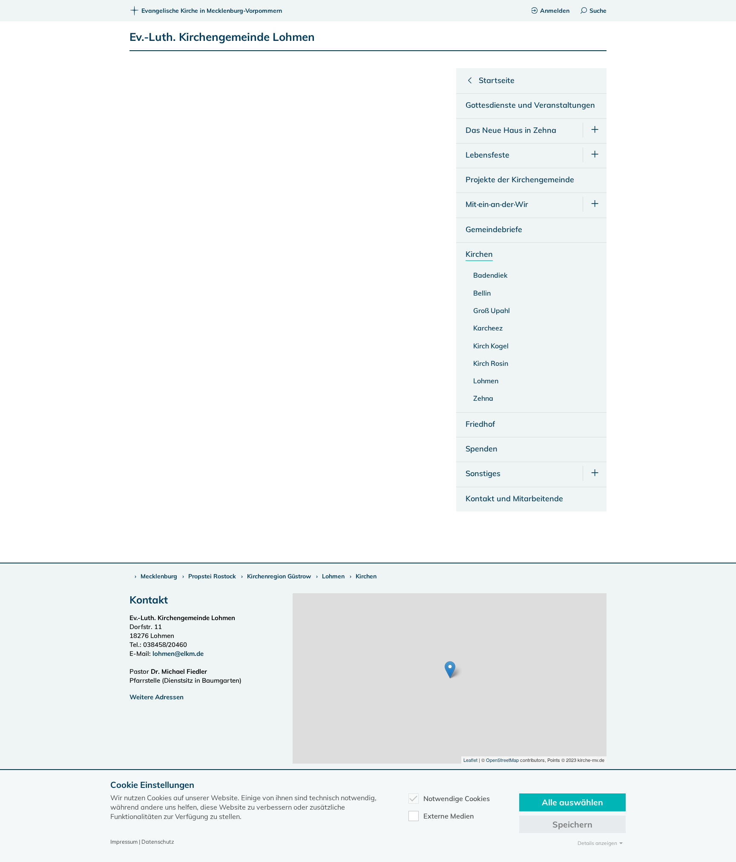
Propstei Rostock (212, 576)
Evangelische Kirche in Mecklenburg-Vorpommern (211, 10)
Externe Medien (448, 816)
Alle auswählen (572, 802)
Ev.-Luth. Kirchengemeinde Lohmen (222, 37)
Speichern (572, 824)
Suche (598, 10)
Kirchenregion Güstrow (279, 576)
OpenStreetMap (502, 759)
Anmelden (554, 10)
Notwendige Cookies (456, 798)
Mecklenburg (159, 576)
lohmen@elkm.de (178, 653)
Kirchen (366, 576)
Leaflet (470, 759)
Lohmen (333, 576)
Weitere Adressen (156, 697)
